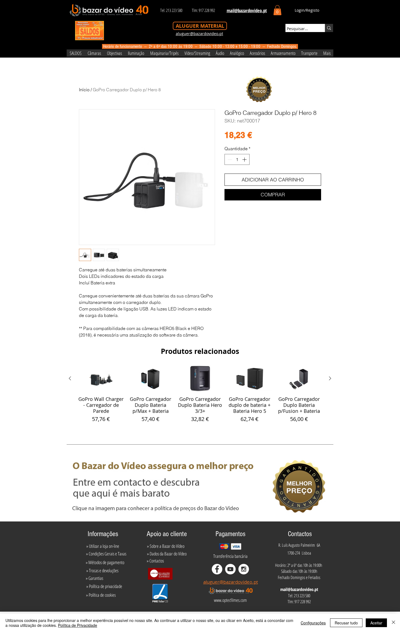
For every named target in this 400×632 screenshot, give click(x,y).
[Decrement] (229, 159)
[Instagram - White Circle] (243, 569)
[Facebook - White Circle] (217, 569)
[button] (277, 10)
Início (84, 89)
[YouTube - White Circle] (230, 569)
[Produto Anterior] (70, 378)
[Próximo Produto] (330, 378)
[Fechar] (393, 623)
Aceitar (376, 622)
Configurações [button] (313, 622)
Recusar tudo (346, 622)
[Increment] (245, 159)
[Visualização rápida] (101, 379)
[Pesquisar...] (329, 28)
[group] (200, 394)
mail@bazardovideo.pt (299, 589)
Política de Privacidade (77, 625)
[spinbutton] (237, 159)
